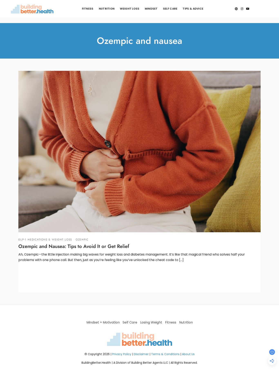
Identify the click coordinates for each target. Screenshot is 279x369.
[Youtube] (248, 9)
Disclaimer (141, 354)
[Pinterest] (236, 9)
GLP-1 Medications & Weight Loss (45, 239)
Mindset (151, 9)
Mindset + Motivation (103, 322)
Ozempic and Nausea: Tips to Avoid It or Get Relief (73, 246)
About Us (188, 354)
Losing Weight (151, 322)
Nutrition (107, 9)
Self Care (170, 9)
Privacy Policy (121, 354)
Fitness (88, 9)
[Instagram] (242, 9)
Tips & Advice (193, 9)
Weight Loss (129, 9)
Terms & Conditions (165, 354)
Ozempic (82, 239)
